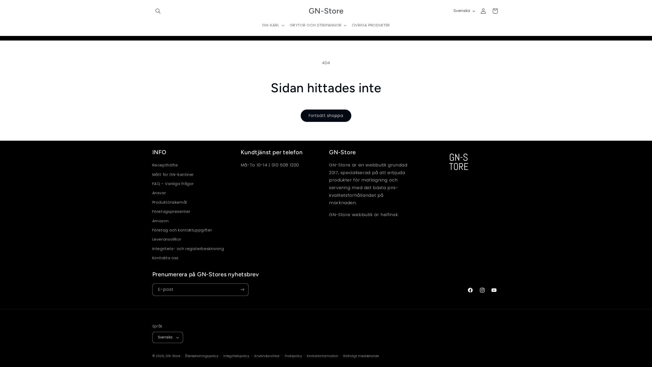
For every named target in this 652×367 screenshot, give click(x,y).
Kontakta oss (165, 257)
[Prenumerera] (242, 289)
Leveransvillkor (166, 239)
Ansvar (159, 192)
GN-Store (173, 356)
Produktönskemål (169, 202)
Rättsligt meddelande (361, 356)
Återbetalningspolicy (202, 356)
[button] (158, 11)
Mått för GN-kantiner (173, 174)
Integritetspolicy (236, 356)
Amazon (160, 221)
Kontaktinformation (322, 356)
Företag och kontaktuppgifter (182, 230)
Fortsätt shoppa (326, 116)
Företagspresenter (171, 211)
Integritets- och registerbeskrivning (188, 248)
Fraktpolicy (293, 356)
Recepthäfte (165, 165)
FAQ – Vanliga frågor (173, 183)
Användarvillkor (267, 356)
